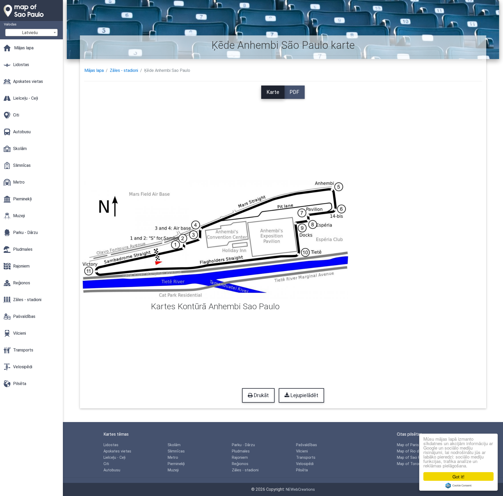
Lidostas (110, 445)
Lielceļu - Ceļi (114, 457)
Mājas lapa (94, 70)
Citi (106, 464)
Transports (305, 457)
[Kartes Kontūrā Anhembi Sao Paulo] (215, 239)
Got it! (458, 476)
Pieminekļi (176, 464)
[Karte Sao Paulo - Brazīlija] (31, 18)
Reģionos (240, 464)
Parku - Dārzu (243, 445)
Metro (173, 457)
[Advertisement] (283, 135)
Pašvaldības (306, 445)
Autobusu (111, 470)
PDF (294, 92)
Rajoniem (240, 457)
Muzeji (173, 470)
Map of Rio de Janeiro (416, 451)
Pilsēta (302, 470)
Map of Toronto (411, 464)
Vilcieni (302, 451)
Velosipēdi (305, 464)
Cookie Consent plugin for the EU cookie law (458, 485)
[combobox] (31, 32)
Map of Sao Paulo (412, 457)
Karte (272, 92)
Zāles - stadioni (124, 70)
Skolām (174, 445)
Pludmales (241, 451)
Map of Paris (408, 445)
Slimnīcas (176, 451)
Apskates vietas (117, 451)
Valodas (10, 24)
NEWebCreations (300, 489)
